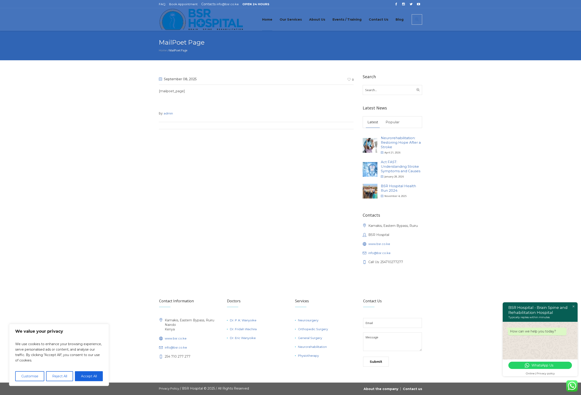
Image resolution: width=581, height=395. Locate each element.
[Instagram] (403, 4)
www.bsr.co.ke (379, 244)
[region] (59, 355)
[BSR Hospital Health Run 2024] (370, 191)
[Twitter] (411, 4)
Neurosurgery (308, 320)
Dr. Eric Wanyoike (243, 338)
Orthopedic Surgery (313, 329)
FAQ (162, 4)
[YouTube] (418, 4)
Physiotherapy (308, 355)
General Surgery (310, 338)
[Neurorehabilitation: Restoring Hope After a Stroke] (370, 145)
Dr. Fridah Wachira (243, 329)
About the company (381, 389)
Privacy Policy (169, 388)
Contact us (412, 389)
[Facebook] (396, 4)
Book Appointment (183, 4)
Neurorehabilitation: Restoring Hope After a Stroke (401, 142)
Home (163, 50)
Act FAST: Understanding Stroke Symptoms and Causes (400, 166)
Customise (29, 376)
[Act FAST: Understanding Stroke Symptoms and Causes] (370, 169)
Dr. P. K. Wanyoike (243, 320)
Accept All (89, 376)
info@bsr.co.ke (228, 4)
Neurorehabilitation (312, 347)
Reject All (59, 376)
